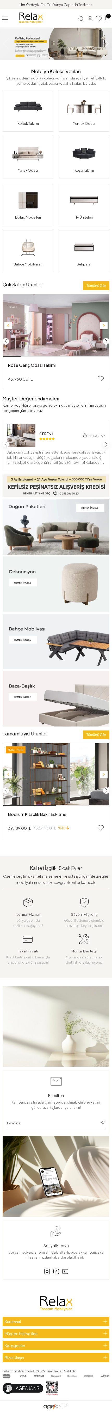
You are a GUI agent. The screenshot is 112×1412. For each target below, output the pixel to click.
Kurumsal (13, 1321)
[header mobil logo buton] (31, 17)
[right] (106, 341)
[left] (6, 341)
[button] (41, 55)
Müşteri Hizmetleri (21, 1333)
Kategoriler (15, 1345)
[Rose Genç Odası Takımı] (56, 325)
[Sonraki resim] (104, 325)
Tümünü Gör (96, 285)
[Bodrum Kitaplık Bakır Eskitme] (56, 774)
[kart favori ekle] (101, 379)
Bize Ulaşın (14, 1357)
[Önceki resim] (8, 325)
